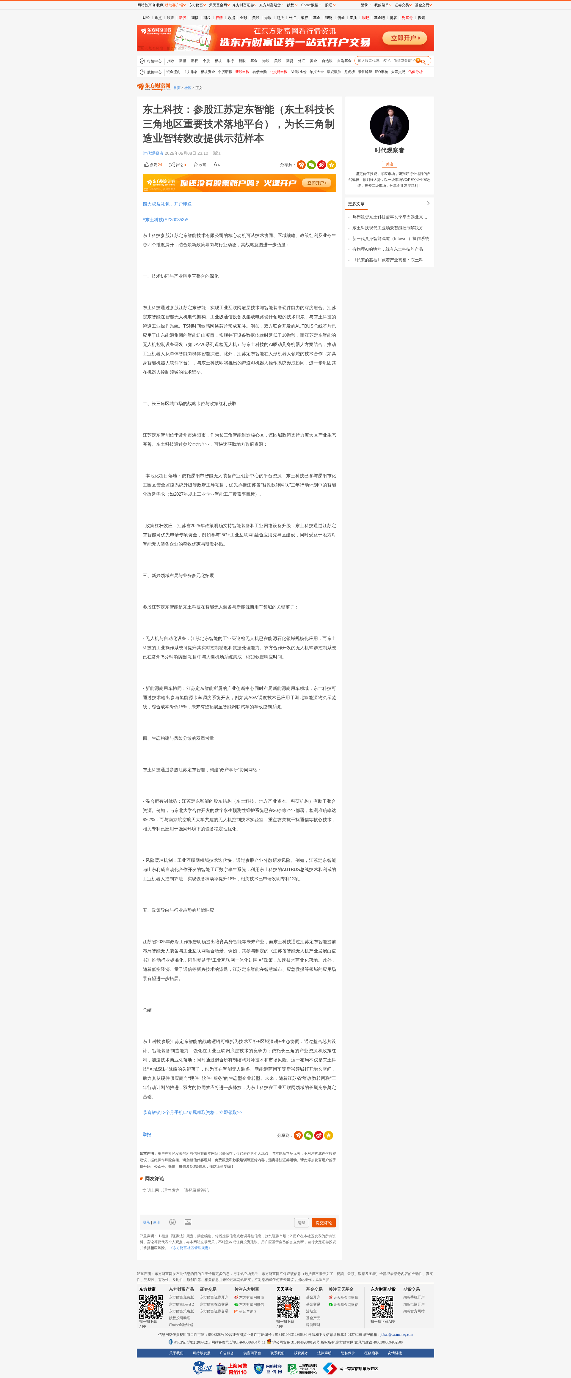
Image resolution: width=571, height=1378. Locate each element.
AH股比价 (299, 72)
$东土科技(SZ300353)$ (167, 219)
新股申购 (242, 72)
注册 (156, 1222)
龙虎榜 (349, 72)
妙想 (290, 5)
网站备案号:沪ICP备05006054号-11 (238, 1342)
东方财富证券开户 (214, 1297)
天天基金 (284, 1289)
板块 (218, 61)
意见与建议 (248, 1311)
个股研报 (225, 72)
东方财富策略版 (181, 1311)
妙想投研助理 (179, 1318)
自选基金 (344, 61)
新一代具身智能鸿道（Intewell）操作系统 (390, 238)
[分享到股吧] (301, 164)
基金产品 (313, 1318)
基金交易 (313, 1304)
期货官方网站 (414, 1311)
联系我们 (277, 1353)
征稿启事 (371, 1353)
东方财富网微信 (251, 1305)
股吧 (365, 18)
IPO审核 (381, 72)
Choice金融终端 (181, 1325)
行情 (219, 18)
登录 (147, 1222)
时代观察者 (154, 153)
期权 (207, 18)
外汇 (292, 18)
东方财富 (147, 1289)
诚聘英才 (301, 1353)
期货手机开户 (414, 1297)
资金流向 (173, 72)
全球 (243, 18)
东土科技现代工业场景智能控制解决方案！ (391, 227)
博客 (393, 18)
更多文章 (356, 203)
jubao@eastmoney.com (397, 1335)
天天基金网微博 (345, 1297)
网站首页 (144, 5)
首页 (177, 88)
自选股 (327, 61)
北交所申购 (279, 72)
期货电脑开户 (414, 1304)
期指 (194, 18)
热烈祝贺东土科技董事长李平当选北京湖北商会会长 (391, 217)
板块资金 (208, 72)
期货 (280, 18)
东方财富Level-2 (181, 1304)
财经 (146, 18)
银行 (304, 18)
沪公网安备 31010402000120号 (296, 1342)
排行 (230, 61)
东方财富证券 (243, 5)
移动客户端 (174, 5)
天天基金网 (218, 5)
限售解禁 (365, 72)
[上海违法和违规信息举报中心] (303, 1368)
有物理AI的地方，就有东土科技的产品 (387, 249)
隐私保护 (348, 1353)
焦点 (158, 18)
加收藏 (158, 5)
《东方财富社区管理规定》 (190, 1248)
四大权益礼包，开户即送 (167, 203)
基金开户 (313, 1297)
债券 (341, 18)
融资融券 (334, 72)
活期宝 (311, 1311)
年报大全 (317, 72)
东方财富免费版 (181, 1297)
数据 (231, 18)
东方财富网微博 (251, 1297)
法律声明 (324, 1353)
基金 (316, 18)
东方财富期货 (383, 1289)
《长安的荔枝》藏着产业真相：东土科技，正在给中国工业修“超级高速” (391, 259)
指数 (170, 61)
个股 (206, 61)
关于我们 (176, 1353)
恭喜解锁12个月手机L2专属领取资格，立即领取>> (192, 1112)
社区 (188, 88)
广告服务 (227, 1353)
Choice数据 (309, 5)
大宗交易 (398, 72)
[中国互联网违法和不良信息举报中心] (350, 1368)
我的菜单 (381, 5)
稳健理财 (313, 1325)
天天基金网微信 (345, 1305)
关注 (389, 164)
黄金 (313, 61)
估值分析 (415, 72)
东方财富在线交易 (214, 1304)
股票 (170, 18)
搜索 (421, 18)
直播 (353, 18)
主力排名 (190, 72)
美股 (255, 18)
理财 (328, 18)
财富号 (407, 18)
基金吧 (379, 18)
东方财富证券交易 (214, 1311)
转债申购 (259, 72)
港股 (268, 18)
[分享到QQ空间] (331, 164)
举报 (147, 1134)
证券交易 (402, 5)
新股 (182, 18)
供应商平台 (252, 1353)
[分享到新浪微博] (321, 164)
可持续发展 (202, 1353)
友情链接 (395, 1353)
